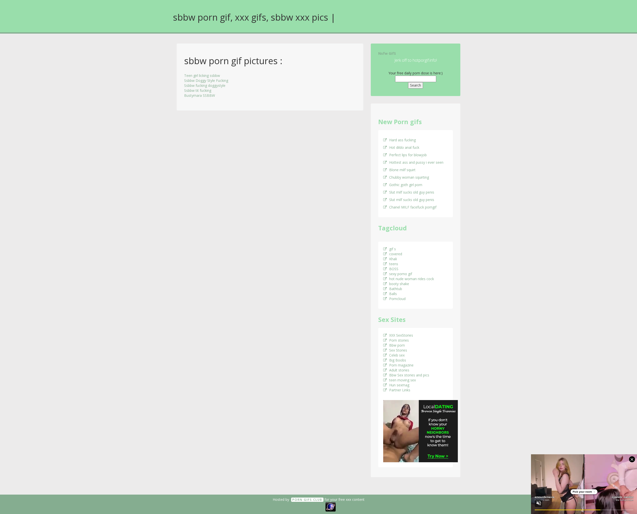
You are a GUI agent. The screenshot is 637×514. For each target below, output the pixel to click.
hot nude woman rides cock (411, 278)
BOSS (393, 268)
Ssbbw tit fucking (197, 90)
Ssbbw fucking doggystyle (204, 85)
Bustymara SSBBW (199, 95)
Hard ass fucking (402, 140)
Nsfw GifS (387, 53)
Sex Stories (398, 350)
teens (393, 263)
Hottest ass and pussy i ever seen (416, 162)
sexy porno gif (400, 273)
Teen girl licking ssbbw (202, 75)
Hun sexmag (399, 385)
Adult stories (399, 370)
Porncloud (397, 298)
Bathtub (395, 288)
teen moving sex (402, 380)
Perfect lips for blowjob (408, 155)
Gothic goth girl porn (405, 184)
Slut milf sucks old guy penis (411, 192)
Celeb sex (397, 355)
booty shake (399, 283)
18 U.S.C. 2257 (313, 506)
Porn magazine (401, 365)
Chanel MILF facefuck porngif (412, 207)
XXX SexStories (401, 335)
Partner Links (399, 390)
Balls (393, 293)
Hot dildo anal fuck (404, 147)
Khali (393, 259)
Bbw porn (397, 345)
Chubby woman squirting (409, 177)
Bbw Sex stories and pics (409, 375)
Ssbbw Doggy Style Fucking (206, 80)
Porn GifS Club (307, 500)
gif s (392, 249)
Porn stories (399, 340)
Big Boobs (397, 360)
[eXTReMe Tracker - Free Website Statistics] (330, 506)
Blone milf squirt (402, 169)
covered (395, 254)
